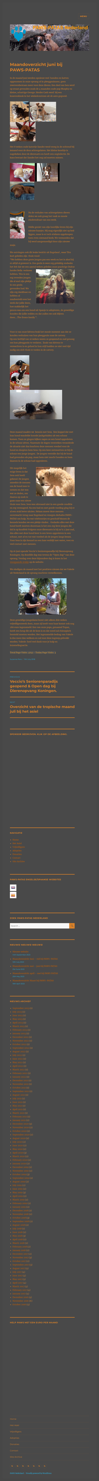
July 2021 (17, 1098)
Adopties (17, 850)
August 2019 (19, 1181)
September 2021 (21, 1091)
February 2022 (20, 1073)
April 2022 (18, 1066)
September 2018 (21, 1221)
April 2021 (18, 1109)
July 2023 (17, 1011)
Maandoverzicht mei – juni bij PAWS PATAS (35, 966)
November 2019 (21, 1170)
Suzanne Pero (16, 659)
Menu (83, 16)
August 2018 (19, 1225)
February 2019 (20, 1203)
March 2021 (18, 1113)
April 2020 (18, 1152)
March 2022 (19, 1069)
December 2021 (20, 1080)
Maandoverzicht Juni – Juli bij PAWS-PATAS (35, 959)
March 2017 (18, 1286)
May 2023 (17, 1019)
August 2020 (19, 1138)
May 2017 (17, 1279)
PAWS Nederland (17, 1473)
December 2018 (20, 1210)
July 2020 (17, 1142)
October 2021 (19, 1087)
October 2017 (19, 1261)
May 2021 (17, 1105)
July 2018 (17, 1228)
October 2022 (19, 1044)
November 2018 (20, 1214)
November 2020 (21, 1127)
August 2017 (19, 1268)
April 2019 (18, 1196)
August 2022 (19, 1051)
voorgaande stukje (19, 562)
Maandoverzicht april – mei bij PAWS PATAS (35, 973)
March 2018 (18, 1243)
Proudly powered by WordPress (39, 1473)
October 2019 (19, 1174)
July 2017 (17, 1272)
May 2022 (18, 1062)
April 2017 (18, 1282)
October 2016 (19, 1304)
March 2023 (19, 1026)
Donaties (17, 854)
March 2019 (18, 1199)
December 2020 (20, 1123)
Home (16, 839)
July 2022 (17, 1055)
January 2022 (19, 1077)
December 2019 (20, 1167)
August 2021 (19, 1095)
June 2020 (18, 1145)
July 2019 (17, 1185)
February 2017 (20, 1290)
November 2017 (20, 1257)
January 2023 (19, 1033)
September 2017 (21, 1264)
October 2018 (19, 1217)
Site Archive (19, 861)
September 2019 (21, 1178)
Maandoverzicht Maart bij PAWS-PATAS (33, 980)
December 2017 (20, 1254)
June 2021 (17, 1102)
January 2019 (19, 1207)
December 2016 (20, 1297)
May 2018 (17, 1236)
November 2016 (21, 1301)
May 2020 (18, 1149)
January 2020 (19, 1163)
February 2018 (20, 1246)
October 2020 (19, 1131)
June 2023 (18, 1015)
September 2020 (21, 1134)
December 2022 (20, 1037)
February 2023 (20, 1030)
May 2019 (17, 1192)
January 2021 (19, 1120)
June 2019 (18, 1189)
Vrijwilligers (19, 847)
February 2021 (20, 1116)
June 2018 (17, 1232)
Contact (16, 858)
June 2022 (18, 1058)
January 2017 (19, 1293)
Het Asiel (17, 843)
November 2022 (21, 1040)
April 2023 (18, 1022)
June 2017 (17, 1275)
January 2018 (19, 1250)
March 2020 (19, 1156)
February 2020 (20, 1160)
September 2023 (21, 1008)
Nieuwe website (20, 951)
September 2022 (21, 1048)
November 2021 (20, 1084)
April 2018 (18, 1239)
